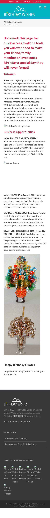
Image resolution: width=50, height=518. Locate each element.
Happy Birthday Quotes (19, 365)
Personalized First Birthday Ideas (20, 444)
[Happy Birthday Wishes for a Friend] (30, 474)
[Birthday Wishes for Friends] (38, 473)
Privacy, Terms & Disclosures (17, 421)
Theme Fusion (33, 506)
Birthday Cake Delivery (16, 438)
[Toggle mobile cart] (40, 7)
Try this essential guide (30, 89)
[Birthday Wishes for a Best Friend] (15, 474)
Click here (14, 243)
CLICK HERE (19, 416)
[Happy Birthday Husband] (7, 490)
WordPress (24, 506)
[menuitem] (11, 1)
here (41, 120)
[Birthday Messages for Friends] (22, 473)
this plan (17, 207)
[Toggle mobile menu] (45, 7)
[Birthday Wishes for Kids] (7, 473)
